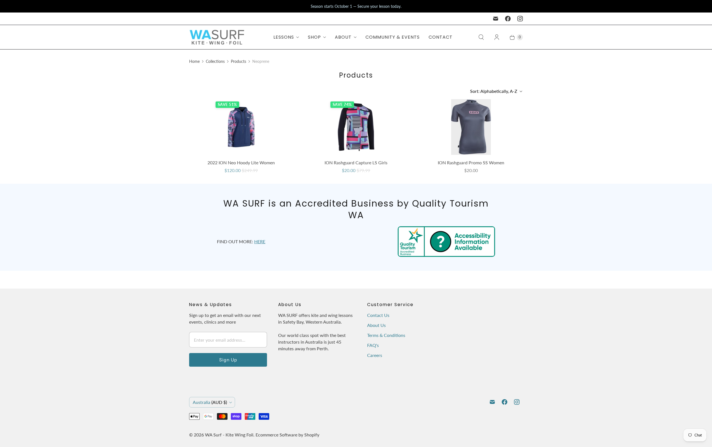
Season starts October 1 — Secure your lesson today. (356, 6)
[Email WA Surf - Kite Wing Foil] (496, 19)
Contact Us (378, 315)
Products (238, 61)
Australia (210, 402)
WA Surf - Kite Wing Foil (229, 434)
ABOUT (343, 37)
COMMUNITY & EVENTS (392, 37)
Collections (215, 61)
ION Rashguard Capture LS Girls (356, 162)
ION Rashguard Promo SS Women (471, 162)
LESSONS (283, 37)
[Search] (481, 37)
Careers (374, 355)
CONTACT (441, 37)
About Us (376, 325)
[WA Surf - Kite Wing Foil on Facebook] (508, 19)
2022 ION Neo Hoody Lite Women (241, 162)
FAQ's (373, 345)
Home (194, 61)
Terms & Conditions (386, 335)
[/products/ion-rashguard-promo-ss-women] (471, 127)
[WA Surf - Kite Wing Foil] (217, 37)
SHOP (314, 37)
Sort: (493, 91)
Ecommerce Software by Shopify (287, 434)
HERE (259, 241)
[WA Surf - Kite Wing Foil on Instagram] (520, 19)
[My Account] (497, 37)
